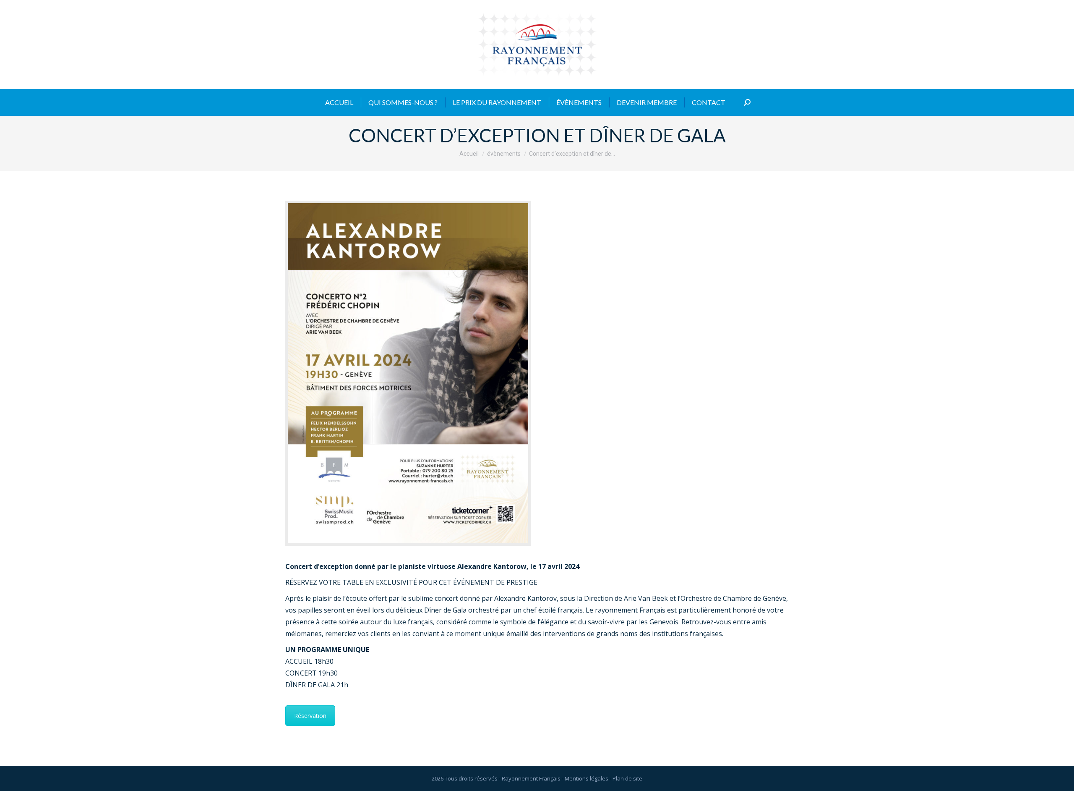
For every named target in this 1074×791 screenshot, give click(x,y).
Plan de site (627, 778)
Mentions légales (586, 778)
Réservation (310, 716)
